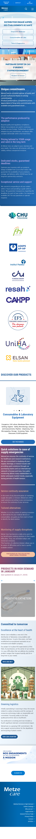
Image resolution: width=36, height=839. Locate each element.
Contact (30, 819)
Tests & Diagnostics (18, 43)
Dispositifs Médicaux (18, 32)
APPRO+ (30, 821)
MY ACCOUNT (30, 2)
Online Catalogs (28, 806)
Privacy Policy (29, 816)
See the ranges (18, 442)
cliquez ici (18, 773)
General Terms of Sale (26, 814)
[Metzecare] (12, 9)
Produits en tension (18, 76)
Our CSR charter (9, 737)
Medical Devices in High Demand (23, 804)
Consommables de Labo (18, 37)
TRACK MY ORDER (6, 2)
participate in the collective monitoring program (18, 554)
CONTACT (18, 3)
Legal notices (29, 811)
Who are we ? (8, 662)
